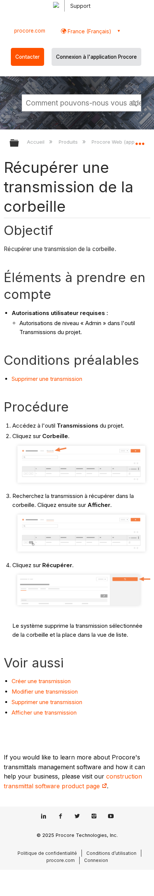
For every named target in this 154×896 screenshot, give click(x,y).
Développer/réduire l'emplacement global (139, 140)
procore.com (29, 31)
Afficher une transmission (44, 712)
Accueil (36, 142)
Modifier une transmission (45, 691)
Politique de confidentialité (47, 853)
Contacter (27, 57)
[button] (134, 102)
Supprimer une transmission (47, 378)
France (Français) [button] (88, 31)
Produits (69, 142)
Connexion (96, 860)
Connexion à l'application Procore (96, 57)
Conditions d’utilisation (111, 853)
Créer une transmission (41, 681)
